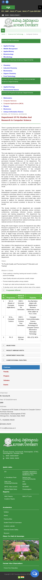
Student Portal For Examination (13, 522)
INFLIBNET (25, 486)
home (3, 34)
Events (6, 384)
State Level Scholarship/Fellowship (10, 482)
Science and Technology (15, 34)
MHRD (24, 484)
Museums (6, 533)
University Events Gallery (11, 529)
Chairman (7, 367)
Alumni (6, 515)
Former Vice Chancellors (11, 568)
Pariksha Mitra (8, 519)
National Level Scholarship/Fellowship (28, 478)
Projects (6, 376)
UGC (23, 481)
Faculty (6, 371)
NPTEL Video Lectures (10, 486)
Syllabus (6, 512)
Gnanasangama (26, 489)
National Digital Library (10, 489)
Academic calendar (9, 526)
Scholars (7, 380)
